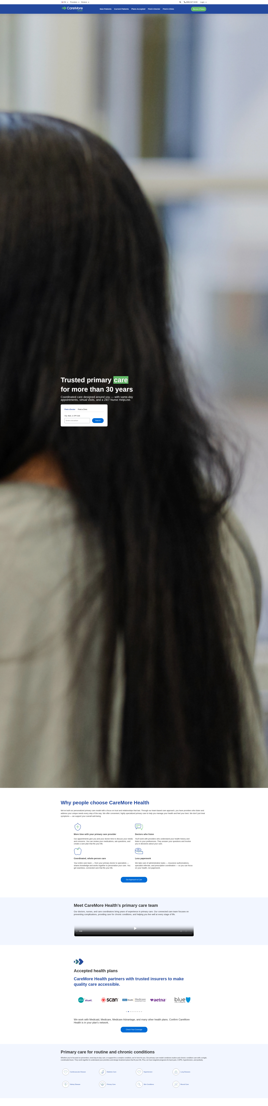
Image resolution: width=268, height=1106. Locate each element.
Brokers (84, 2)
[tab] (69, 409)
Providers (73, 2)
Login (202, 2)
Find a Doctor (154, 9)
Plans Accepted (138, 9)
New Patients (105, 9)
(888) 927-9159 (191, 2)
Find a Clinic (168, 9)
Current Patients (121, 9)
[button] (180, 2)
